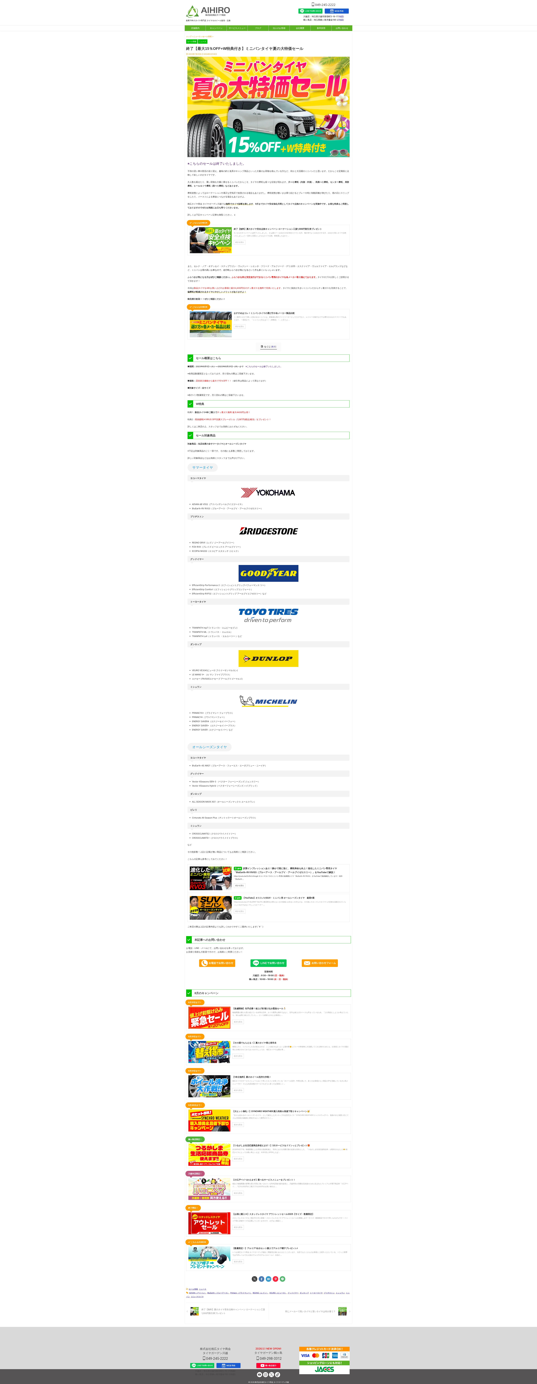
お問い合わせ (342, 28)
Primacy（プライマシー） (241, 1293)
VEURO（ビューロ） (278, 1293)
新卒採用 (321, 28)
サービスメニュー (237, 28)
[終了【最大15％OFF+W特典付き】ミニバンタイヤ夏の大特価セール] (268, 1279)
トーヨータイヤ (316, 1293)
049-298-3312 (270, 1359)
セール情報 (193, 1289)
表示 (273, 346)
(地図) (341, 16)
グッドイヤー (293, 1293)
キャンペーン (216, 28)
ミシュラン (340, 1293)
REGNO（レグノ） (260, 1293)
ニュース (202, 1289)
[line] (282, 1279)
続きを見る (239, 885)
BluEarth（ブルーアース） (218, 1293)
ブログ (258, 28)
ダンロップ (304, 1293)
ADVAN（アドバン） (197, 1293)
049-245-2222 (324, 5)
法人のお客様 (279, 28)
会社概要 (300, 28)
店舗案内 (195, 28)
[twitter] (254, 1279)
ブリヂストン (329, 1293)
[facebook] (261, 1279)
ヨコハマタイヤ (197, 1296)
